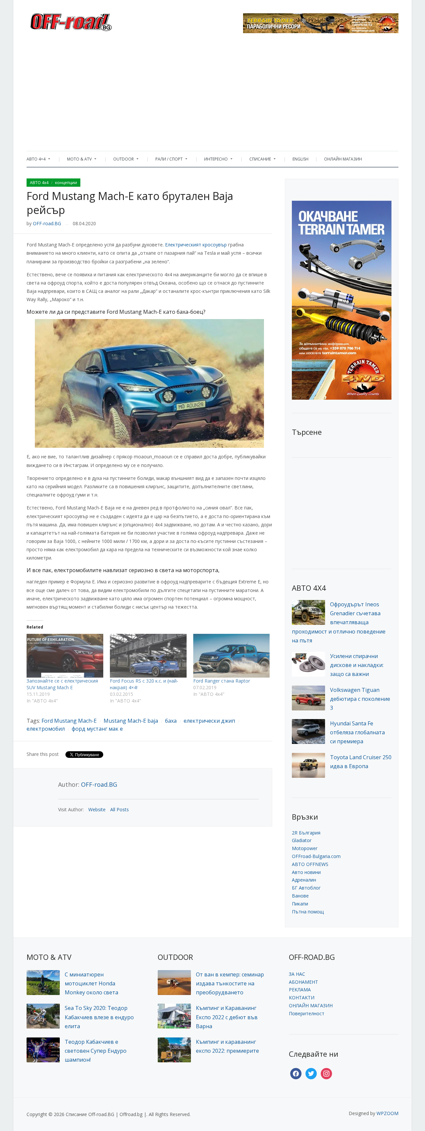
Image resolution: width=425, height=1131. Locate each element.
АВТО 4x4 (39, 182)
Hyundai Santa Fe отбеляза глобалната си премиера (357, 732)
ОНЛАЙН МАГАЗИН (343, 159)
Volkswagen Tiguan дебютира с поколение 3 (360, 698)
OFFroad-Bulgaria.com (316, 856)
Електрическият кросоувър (196, 244)
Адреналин (304, 880)
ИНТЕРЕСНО (213, 160)
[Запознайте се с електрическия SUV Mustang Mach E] (65, 656)
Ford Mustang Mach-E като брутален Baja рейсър (130, 203)
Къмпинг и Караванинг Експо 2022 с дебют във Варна (227, 1017)
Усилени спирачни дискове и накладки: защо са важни (356, 665)
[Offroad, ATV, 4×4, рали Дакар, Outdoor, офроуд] (86, 20)
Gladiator (301, 840)
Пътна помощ (308, 911)
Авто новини (306, 872)
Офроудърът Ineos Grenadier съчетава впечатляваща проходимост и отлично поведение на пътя (338, 622)
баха (171, 720)
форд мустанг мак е (97, 728)
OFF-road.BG (47, 223)
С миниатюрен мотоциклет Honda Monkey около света (91, 983)
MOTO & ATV (76, 160)
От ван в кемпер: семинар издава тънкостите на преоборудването (230, 983)
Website (97, 809)
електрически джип (209, 720)
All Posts (119, 809)
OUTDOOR (120, 160)
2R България (306, 833)
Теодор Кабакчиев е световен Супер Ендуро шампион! (96, 1050)
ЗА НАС (297, 974)
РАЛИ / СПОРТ (166, 160)
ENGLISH (300, 159)
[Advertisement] (212, 94)
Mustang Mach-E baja (131, 720)
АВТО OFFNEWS (310, 864)
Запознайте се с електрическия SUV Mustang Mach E (62, 684)
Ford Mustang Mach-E (69, 720)
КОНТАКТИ (301, 997)
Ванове (300, 896)
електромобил (46, 728)
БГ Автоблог (306, 888)
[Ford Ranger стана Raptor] (231, 656)
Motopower (304, 848)
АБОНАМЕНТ (303, 982)
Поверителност (306, 1013)
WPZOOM (387, 1113)
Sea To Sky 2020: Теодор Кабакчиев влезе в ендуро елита (99, 1017)
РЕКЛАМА (300, 989)
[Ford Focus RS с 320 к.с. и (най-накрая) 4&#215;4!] (148, 656)
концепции (66, 182)
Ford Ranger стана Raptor (221, 681)
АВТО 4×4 (36, 160)
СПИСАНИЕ (257, 160)
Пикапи (300, 903)
